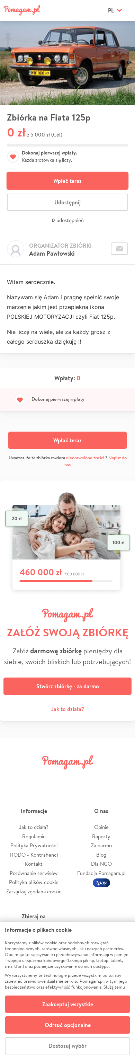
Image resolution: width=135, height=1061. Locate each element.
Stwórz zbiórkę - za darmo (67, 686)
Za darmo (101, 845)
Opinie (101, 827)
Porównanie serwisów (34, 873)
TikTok (100, 778)
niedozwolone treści (85, 458)
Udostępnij (67, 202)
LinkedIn (78, 778)
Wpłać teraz (67, 181)
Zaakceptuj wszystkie (67, 1004)
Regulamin (34, 836)
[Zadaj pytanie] (119, 248)
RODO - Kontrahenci (34, 854)
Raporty (101, 836)
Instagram (57, 778)
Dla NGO (101, 863)
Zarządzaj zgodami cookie (34, 891)
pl (111, 10)
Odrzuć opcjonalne (68, 1025)
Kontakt (34, 863)
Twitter (35, 778)
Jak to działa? (67, 709)
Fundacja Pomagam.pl (101, 873)
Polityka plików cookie (33, 882)
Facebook (13, 778)
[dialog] (67, 991)
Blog (101, 854)
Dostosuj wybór (67, 1046)
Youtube (122, 778)
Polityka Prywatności (33, 845)
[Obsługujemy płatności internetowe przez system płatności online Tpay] (101, 882)
